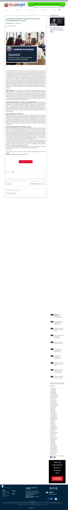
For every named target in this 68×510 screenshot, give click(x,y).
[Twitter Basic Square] (52, 457)
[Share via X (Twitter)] (10, 172)
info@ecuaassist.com (30, 496)
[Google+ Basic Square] (54, 457)
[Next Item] (62, 22)
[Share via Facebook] (6, 172)
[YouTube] (53, 488)
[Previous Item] (52, 22)
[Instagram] (56, 488)
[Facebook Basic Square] (50, 457)
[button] (17, 9)
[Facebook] (51, 488)
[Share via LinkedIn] (13, 172)
